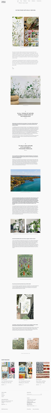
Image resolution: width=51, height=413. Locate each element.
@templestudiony (29, 404)
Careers (2, 396)
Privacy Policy (29, 409)
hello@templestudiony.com (31, 402)
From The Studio (4, 379)
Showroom (3, 395)
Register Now (3, 404)
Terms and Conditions (36, 409)
